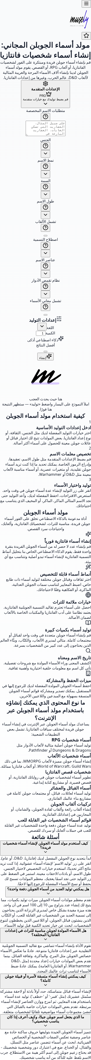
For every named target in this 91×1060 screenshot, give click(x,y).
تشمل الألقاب (45, 221)
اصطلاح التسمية (45, 239)
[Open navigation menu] (86, 4)
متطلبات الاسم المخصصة (45, 110)
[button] (45, 212)
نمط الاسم (46, 160)
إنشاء (42, 358)
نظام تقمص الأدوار (46, 280)
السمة (45, 180)
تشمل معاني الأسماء (45, 300)
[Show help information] (45, 117)
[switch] (45, 235)
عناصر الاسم (45, 259)
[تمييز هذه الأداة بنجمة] (86, 36)
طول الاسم (45, 201)
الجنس (45, 139)
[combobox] (45, 154)
